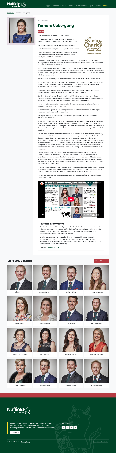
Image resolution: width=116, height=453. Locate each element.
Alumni (105, 6)
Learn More (15, 433)
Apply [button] (48, 6)
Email (42, 31)
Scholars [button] (56, 6)
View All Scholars (101, 261)
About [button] (71, 6)
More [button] (98, 6)
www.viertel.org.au (52, 247)
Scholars (10, 13)
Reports (91, 6)
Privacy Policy (25, 442)
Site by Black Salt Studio (100, 442)
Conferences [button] (81, 6)
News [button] (64, 6)
